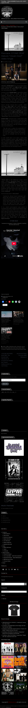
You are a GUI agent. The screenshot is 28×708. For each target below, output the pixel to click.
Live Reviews (7, 540)
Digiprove (8, 707)
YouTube (11, 224)
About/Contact (5, 552)
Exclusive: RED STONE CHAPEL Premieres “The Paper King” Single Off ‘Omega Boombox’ (6, 337)
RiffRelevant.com (12, 702)
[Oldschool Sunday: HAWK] (20, 648)
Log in (4, 516)
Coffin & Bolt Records (17, 112)
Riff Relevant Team (8, 559)
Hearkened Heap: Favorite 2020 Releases (22, 355)
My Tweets (4, 433)
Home (3, 562)
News (3, 546)
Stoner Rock (23, 349)
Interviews (6, 535)
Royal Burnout (8, 107)
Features (4, 532)
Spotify (24, 223)
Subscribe (5, 383)
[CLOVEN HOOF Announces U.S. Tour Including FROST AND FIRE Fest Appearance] (18, 314)
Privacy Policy (7, 561)
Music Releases (7, 547)
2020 (4, 346)
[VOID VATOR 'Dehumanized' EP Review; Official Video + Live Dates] (7, 662)
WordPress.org (6, 522)
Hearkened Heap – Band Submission (12, 557)
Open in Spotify (5, 294)
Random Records (8, 544)
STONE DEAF (10, 85)
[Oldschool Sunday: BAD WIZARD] (7, 675)
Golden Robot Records (9, 347)
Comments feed (6, 520)
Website (19, 223)
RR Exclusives (7, 533)
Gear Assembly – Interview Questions (13, 555)
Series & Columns (8, 537)
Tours (5, 549)
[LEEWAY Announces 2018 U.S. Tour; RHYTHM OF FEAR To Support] (7, 688)
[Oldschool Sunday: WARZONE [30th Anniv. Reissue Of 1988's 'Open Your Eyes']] (7, 648)
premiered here (15, 181)
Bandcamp (16, 224)
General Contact (7, 554)
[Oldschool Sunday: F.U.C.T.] (20, 675)
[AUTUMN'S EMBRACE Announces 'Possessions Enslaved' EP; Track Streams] (20, 662)
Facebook (4, 223)
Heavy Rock (18, 347)
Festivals (6, 551)
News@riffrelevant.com (7, 576)
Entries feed (5, 518)
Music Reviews (7, 539)
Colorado (3, 85)
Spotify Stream (10, 349)
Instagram (9, 223)
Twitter (15, 223)
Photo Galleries (7, 542)
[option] (17, 1)
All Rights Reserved (5, 297)
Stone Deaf (17, 349)
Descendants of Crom (7, 508)
